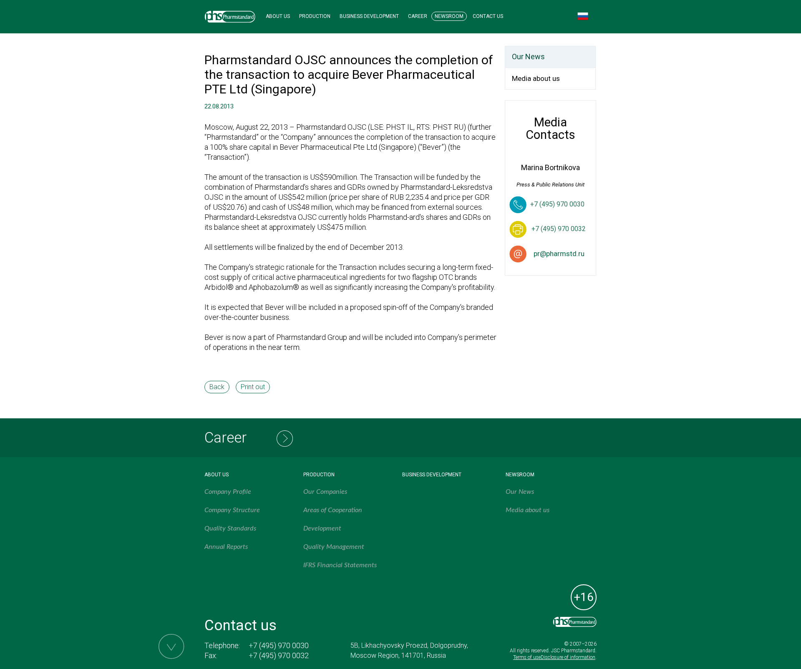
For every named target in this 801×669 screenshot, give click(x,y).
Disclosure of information (568, 657)
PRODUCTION (314, 16)
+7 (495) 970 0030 (557, 204)
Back (216, 387)
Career (225, 437)
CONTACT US (488, 16)
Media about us (536, 78)
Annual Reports (226, 546)
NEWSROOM (449, 16)
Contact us (240, 625)
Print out (253, 387)
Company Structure (232, 510)
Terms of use (527, 657)
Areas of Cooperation (332, 510)
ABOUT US (278, 16)
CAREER (417, 16)
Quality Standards (230, 528)
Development (322, 528)
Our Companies (325, 491)
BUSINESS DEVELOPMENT (369, 16)
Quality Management (333, 546)
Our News (528, 56)
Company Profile (227, 491)
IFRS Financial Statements (340, 565)
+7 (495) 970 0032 (279, 655)
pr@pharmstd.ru (559, 253)
